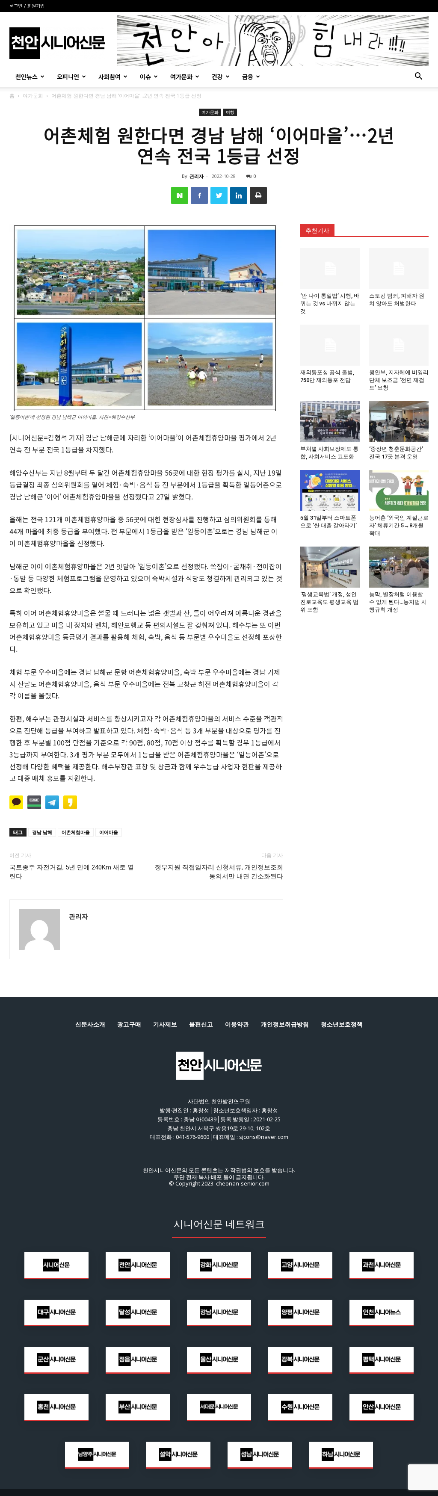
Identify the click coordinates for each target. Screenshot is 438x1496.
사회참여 (109, 76)
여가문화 (181, 76)
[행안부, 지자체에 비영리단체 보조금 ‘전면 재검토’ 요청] (399, 345)
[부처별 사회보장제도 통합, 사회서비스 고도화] (330, 421)
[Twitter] (219, 195)
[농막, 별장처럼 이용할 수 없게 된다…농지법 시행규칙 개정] (399, 567)
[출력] (258, 195)
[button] (418, 77)
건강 (217, 76)
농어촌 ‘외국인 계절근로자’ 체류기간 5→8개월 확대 (399, 525)
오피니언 (68, 76)
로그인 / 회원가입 (26, 6)
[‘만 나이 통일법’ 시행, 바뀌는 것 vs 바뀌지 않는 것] (330, 268)
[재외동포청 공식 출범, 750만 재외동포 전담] (330, 345)
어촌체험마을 (76, 832)
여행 (230, 112)
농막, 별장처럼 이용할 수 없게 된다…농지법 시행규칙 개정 (398, 602)
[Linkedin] (238, 195)
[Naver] (179, 195)
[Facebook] (199, 195)
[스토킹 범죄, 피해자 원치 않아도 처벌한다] (399, 268)
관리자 (196, 176)
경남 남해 (42, 832)
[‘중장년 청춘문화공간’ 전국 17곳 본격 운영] (399, 421)
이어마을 (108, 832)
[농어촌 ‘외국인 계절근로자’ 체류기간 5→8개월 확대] (399, 490)
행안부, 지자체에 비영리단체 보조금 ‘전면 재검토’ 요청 (399, 380)
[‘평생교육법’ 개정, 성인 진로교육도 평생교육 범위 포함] (330, 567)
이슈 (145, 76)
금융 (247, 76)
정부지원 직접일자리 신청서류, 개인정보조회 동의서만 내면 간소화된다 (219, 871)
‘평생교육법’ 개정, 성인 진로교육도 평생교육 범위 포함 (329, 602)
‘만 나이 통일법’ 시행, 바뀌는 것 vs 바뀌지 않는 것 (329, 303)
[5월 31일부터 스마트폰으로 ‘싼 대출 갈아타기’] (330, 490)
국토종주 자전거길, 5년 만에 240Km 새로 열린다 (71, 871)
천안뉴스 (26, 76)
